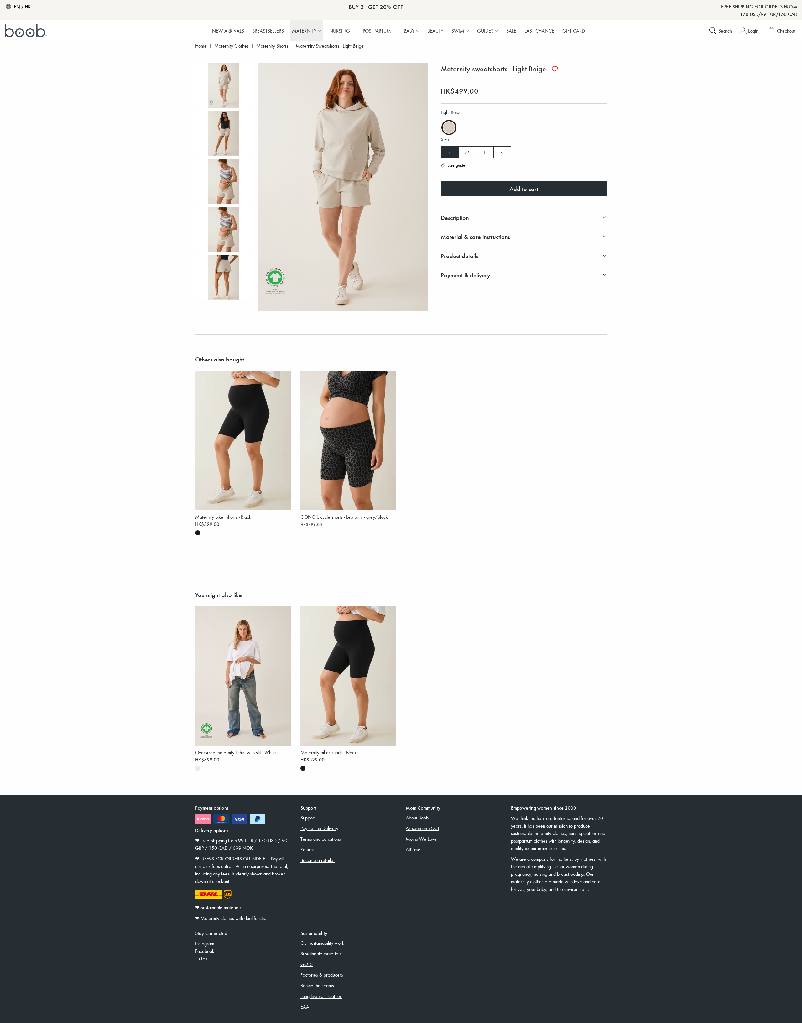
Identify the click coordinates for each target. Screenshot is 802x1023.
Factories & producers (321, 975)
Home (201, 46)
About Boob (417, 817)
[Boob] (27, 30)
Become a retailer (317, 860)
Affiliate (413, 849)
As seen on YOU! (422, 828)
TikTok (201, 958)
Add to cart (523, 188)
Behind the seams (317, 985)
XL (502, 152)
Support (307, 817)
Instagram (204, 943)
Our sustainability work (322, 943)
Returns (307, 849)
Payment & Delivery (319, 828)
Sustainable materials (320, 953)
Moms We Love (421, 839)
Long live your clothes (321, 996)
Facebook (204, 951)
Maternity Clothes (231, 46)
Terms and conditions (320, 839)
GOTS (306, 964)
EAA (304, 1007)
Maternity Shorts (272, 46)
